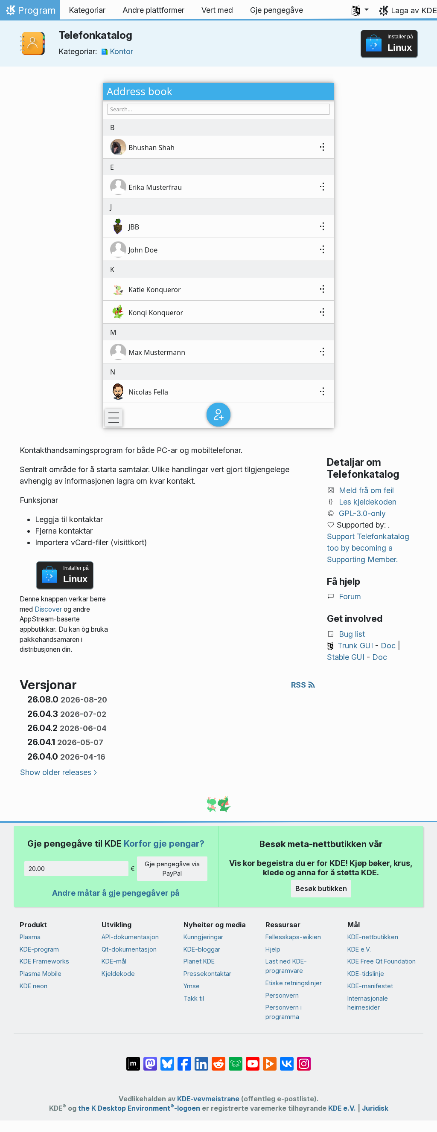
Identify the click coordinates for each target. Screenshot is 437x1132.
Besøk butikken (321, 888)
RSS (299, 684)
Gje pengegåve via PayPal (172, 868)
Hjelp (272, 949)
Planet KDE (199, 961)
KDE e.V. (359, 949)
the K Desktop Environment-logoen (139, 1108)
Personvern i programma (283, 1012)
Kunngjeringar (203, 936)
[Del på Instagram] (304, 1059)
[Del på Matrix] (133, 1059)
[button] (360, 10)
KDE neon (33, 986)
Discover (48, 609)
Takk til (194, 998)
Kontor (121, 51)
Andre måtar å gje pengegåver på (116, 892)
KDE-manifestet (370, 986)
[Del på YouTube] (252, 1059)
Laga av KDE (414, 10)
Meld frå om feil (366, 490)
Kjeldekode (118, 973)
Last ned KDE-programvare (286, 966)
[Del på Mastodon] (150, 1059)
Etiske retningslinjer (293, 983)
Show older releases (55, 772)
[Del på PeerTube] (270, 1059)
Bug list (352, 634)
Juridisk (375, 1108)
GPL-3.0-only (362, 513)
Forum (350, 596)
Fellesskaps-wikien (293, 936)
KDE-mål (114, 961)
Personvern (282, 995)
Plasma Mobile (40, 973)
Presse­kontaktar (207, 973)
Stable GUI (345, 657)
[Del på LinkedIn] (201, 1059)
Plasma (30, 936)
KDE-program (39, 949)
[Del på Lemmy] (235, 1059)
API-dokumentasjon (130, 936)
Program (30, 12)
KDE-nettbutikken (372, 936)
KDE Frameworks (44, 961)
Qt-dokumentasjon (129, 949)
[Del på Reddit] (218, 1059)
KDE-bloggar (202, 949)
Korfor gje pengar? (164, 843)
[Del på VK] (287, 1059)
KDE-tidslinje (365, 973)
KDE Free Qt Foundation (381, 961)
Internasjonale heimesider (367, 1003)
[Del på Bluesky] (167, 1059)
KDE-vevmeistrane (208, 1099)
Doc (388, 645)
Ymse (192, 986)
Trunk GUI (355, 645)
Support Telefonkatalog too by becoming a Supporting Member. (368, 548)
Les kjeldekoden (367, 501)
